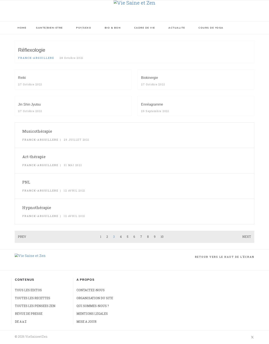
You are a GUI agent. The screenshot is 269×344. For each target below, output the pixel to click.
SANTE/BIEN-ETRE (49, 27)
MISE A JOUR (86, 322)
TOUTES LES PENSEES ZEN (35, 306)
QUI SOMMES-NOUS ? (92, 306)
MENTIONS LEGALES (92, 314)
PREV (22, 237)
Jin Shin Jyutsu (29, 104)
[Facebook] (244, 337)
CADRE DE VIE (144, 27)
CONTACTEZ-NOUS (90, 290)
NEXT (246, 237)
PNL (26, 182)
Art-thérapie (34, 156)
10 (162, 237)
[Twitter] (252, 337)
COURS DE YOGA (210, 27)
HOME (21, 27)
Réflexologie (31, 50)
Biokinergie (149, 77)
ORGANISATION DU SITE (94, 298)
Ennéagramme (152, 104)
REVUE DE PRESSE (28, 314)
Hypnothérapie (36, 207)
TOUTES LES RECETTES (32, 298)
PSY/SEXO (83, 27)
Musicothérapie (37, 131)
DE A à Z (20, 322)
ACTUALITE (176, 27)
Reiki (22, 77)
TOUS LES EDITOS (28, 290)
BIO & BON (113, 27)
